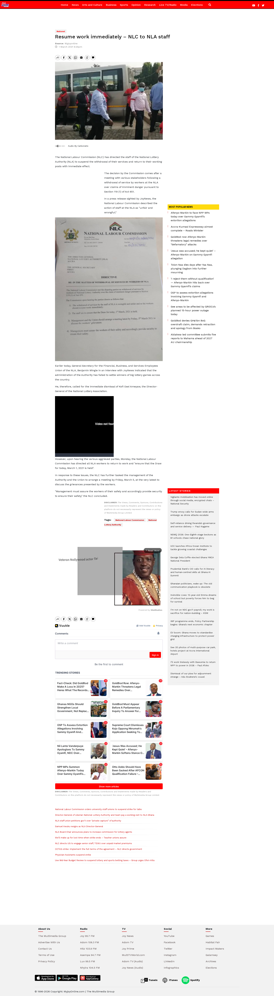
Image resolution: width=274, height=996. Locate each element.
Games (210, 935)
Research (150, 4)
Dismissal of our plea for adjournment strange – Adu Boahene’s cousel (190, 676)
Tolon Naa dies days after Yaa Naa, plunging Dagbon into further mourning (191, 268)
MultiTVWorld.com (133, 955)
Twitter (168, 948)
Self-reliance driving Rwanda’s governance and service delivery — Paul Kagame (192, 526)
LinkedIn (169, 961)
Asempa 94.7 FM (90, 955)
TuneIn (152, 980)
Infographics (171, 967)
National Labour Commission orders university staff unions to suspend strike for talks (98, 809)
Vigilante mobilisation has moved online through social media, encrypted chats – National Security (192, 502)
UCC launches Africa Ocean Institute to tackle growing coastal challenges (191, 549)
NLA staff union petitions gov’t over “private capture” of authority (88, 821)
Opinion (136, 4)
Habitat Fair (213, 942)
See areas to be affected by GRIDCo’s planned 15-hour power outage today (193, 310)
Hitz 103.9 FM (88, 948)
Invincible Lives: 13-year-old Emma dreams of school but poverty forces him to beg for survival (193, 600)
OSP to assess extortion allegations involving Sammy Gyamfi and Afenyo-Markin (192, 296)
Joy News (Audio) (132, 967)
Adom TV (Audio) (132, 961)
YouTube (169, 935)
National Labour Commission (129, 520)
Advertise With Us (49, 942)
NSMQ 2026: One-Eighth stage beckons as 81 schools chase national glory (193, 537)
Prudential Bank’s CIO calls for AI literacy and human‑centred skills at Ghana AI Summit (192, 574)
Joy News (128, 935)
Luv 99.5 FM (87, 961)
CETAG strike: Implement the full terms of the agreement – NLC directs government (98, 849)
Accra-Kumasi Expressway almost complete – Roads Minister (192, 228)
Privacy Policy (46, 961)
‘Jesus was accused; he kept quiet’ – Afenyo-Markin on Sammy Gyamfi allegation (193, 254)
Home (64, 4)
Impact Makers (215, 948)
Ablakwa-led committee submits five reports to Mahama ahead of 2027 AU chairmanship (193, 338)
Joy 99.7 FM (87, 935)
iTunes (173, 980)
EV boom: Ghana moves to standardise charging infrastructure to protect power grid (192, 637)
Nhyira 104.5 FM (90, 967)
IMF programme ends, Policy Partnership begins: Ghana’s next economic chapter (192, 624)
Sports (124, 4)
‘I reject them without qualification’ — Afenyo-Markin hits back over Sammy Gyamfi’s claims (192, 282)
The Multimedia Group (52, 935)
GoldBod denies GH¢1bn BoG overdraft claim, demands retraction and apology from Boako (193, 324)
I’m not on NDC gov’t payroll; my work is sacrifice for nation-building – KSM (192, 613)
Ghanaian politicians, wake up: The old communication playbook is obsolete (191, 586)
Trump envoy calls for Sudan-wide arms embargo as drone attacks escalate (192, 515)
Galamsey (212, 955)
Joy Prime (128, 948)
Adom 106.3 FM (89, 942)
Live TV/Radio (167, 4)
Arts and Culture (92, 4)
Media (184, 4)
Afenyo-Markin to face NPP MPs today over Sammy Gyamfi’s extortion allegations (190, 216)
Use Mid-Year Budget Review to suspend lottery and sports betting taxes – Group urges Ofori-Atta (104, 860)
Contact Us (45, 948)
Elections (197, 4)
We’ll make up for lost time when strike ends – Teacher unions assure (90, 837)
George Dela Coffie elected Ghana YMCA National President (192, 560)
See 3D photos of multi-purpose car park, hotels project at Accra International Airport (193, 652)
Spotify (194, 980)
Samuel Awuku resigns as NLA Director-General (79, 826)
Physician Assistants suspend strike (73, 855)
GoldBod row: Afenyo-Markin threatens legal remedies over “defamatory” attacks (189, 240)
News (75, 4)
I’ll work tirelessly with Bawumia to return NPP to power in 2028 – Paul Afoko (192, 665)
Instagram (170, 955)
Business (111, 4)
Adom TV (127, 942)
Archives (211, 961)
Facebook (169, 942)
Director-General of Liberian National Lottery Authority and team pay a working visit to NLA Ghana (104, 815)
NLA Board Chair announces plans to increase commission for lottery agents (93, 832)
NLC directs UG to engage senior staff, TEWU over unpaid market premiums (93, 843)
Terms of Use (46, 955)
